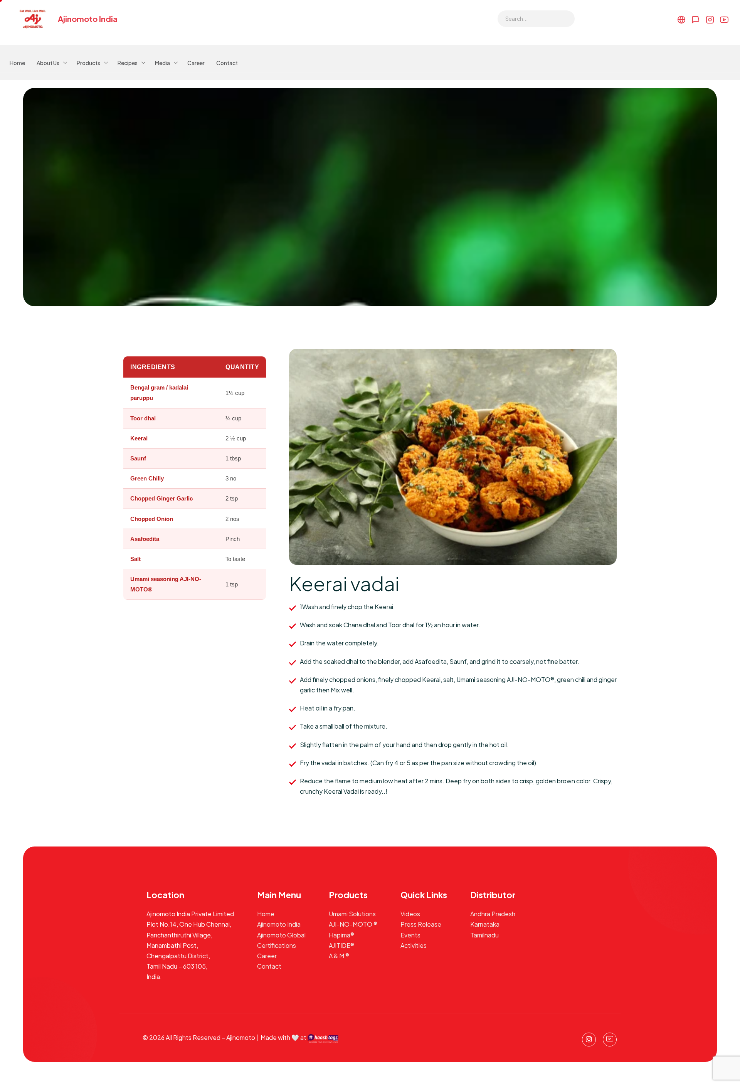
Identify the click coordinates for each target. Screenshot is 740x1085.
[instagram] (589, 1039)
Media (162, 62)
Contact (227, 62)
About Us (48, 62)
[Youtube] (610, 1039)
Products (88, 62)
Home (17, 62)
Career (196, 62)
